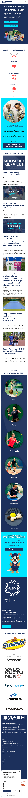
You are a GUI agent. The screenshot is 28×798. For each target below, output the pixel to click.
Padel (3, 763)
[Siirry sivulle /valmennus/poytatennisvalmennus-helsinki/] (14, 492)
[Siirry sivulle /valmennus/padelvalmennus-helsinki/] (14, 414)
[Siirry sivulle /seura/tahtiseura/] (14, 591)
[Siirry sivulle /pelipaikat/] (14, 89)
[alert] (11, 783)
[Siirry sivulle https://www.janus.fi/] (14, 658)
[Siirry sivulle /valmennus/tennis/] (14, 389)
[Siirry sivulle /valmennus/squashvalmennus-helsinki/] (14, 465)
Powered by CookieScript (11, 795)
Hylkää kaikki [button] (15, 791)
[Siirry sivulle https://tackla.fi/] (14, 709)
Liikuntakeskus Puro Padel (7, 743)
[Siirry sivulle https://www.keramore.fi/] (14, 685)
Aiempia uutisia (5, 366)
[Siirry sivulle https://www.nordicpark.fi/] (14, 697)
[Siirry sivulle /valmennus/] (14, 55)
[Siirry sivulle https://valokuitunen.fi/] (14, 673)
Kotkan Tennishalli (5, 756)
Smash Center (4, 741)
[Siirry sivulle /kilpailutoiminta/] (14, 78)
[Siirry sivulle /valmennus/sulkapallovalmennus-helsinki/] (14, 440)
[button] (11, 793)
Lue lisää (9, 781)
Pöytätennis (4, 768)
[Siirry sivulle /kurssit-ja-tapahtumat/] (14, 67)
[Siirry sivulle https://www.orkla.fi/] (14, 643)
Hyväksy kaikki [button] (6, 791)
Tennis (3, 761)
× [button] (19, 771)
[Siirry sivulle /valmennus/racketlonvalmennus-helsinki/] (14, 517)
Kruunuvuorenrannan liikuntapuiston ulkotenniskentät (12, 745)
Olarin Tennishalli (5, 751)
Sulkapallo (4, 765)
